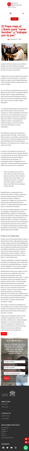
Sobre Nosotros (4, 427)
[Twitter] (7, 448)
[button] (10, 13)
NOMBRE (6, 359)
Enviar (6, 378)
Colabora (3, 435)
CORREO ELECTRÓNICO (10, 371)
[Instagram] (15, 448)
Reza (2, 433)
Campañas (3, 429)
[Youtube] (11, 448)
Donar (4, 333)
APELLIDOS (7, 365)
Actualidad (3, 431)
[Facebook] (3, 448)
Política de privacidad (7, 437)
